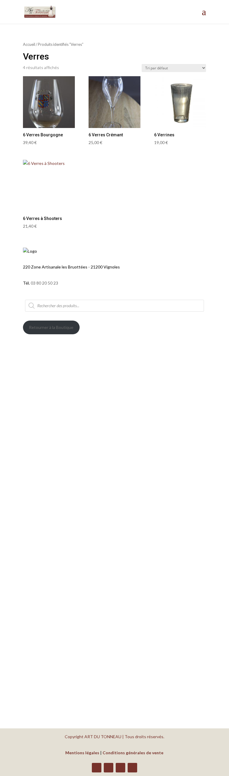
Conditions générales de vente (133, 752)
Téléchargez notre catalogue (67, 518)
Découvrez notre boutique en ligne (76, 493)
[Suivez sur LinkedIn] (108, 767)
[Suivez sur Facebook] (96, 767)
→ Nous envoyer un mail (56, 643)
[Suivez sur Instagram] (120, 767)
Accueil (29, 44)
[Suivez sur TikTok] (132, 767)
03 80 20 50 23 (44, 282)
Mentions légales (82, 752)
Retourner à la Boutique (51, 327)
